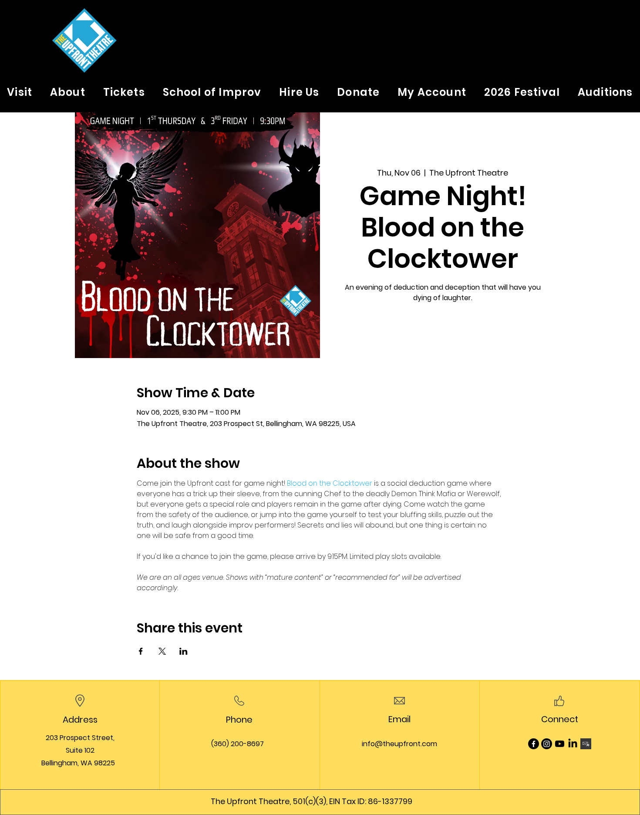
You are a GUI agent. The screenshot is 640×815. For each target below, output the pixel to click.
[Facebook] (533, 743)
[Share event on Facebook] (141, 651)
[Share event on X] (162, 651)
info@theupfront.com (399, 744)
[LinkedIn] (572, 743)
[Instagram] (546, 743)
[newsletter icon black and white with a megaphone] (585, 743)
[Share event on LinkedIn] (183, 651)
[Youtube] (559, 743)
